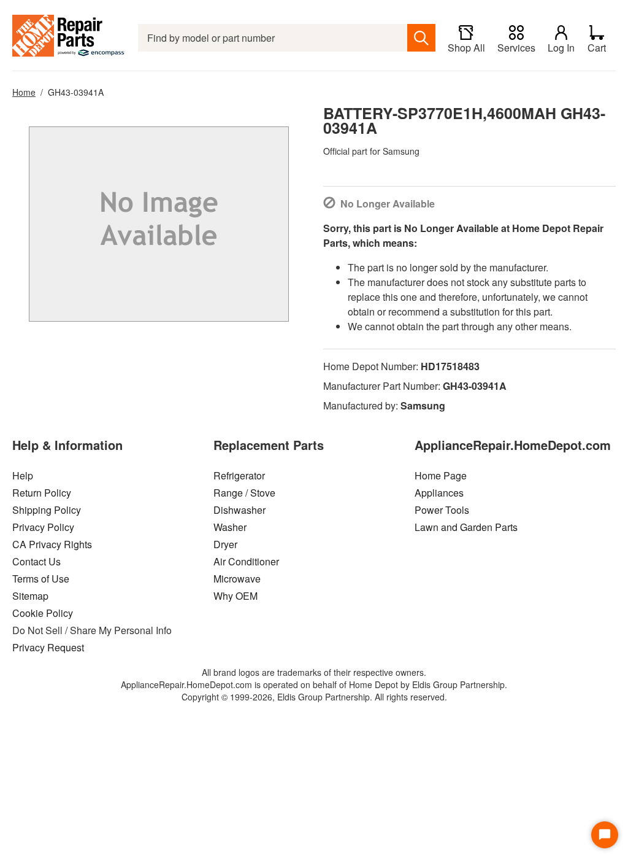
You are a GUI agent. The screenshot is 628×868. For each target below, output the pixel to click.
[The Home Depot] (69, 38)
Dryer (225, 544)
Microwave (237, 579)
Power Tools (442, 510)
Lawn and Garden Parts (466, 527)
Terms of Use (40, 579)
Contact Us (36, 561)
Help (22, 475)
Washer (230, 527)
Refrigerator (239, 475)
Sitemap (30, 596)
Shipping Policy (46, 510)
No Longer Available (387, 203)
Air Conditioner (246, 561)
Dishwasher (239, 510)
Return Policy (41, 493)
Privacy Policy (43, 527)
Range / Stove (244, 493)
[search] (421, 38)
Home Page (441, 475)
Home (24, 92)
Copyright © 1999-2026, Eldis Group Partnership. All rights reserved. (314, 697)
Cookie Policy (42, 613)
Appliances (439, 493)
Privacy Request (48, 647)
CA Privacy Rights (52, 544)
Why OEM (235, 596)
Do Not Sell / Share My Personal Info (92, 630)
